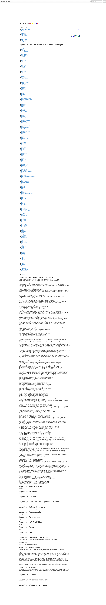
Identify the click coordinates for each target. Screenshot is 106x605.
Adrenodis (23, 67)
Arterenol (23, 79)
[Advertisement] (53, 12)
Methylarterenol (24, 194)
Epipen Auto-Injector (25, 127)
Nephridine (23, 201)
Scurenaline (23, 227)
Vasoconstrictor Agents (25, 29)
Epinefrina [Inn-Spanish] (26, 120)
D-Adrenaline (23, 104)
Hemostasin (23, 150)
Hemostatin (23, 152)
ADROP (22, 46)
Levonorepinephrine (25, 182)
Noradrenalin (23, 205)
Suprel (22, 247)
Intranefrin (23, 157)
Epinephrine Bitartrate (25, 122)
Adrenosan (23, 71)
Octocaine (23, 213)
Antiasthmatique (24, 78)
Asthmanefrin (24, 86)
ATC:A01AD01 (24, 34)
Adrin (22, 73)
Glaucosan (23, 142)
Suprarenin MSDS (22, 504)
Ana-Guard (23, 77)
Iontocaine (23, 158)
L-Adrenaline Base (24, 164)
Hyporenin (23, 154)
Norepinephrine (24, 209)
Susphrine (23, 252)
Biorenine (23, 92)
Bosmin (22, 93)
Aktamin (23, 76)
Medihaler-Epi (24, 191)
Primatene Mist (24, 215)
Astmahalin (23, 87)
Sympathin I (23, 254)
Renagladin (23, 216)
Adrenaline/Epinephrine (25, 57)
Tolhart (22, 263)
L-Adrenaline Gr (24, 165)
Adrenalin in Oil (24, 53)
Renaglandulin (24, 219)
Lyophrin (23, 190)
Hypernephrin (24, 153)
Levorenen (23, 185)
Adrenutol (23, 72)
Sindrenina (23, 231)
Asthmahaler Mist (24, 84)
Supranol (23, 243)
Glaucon (23, 141)
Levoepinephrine (24, 179)
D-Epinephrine (24, 106)
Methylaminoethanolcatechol (27, 193)
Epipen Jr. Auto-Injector (25, 131)
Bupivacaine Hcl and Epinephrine (27, 99)
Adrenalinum (23, 59)
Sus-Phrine (23, 251)
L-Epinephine (23, 168)
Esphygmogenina (24, 138)
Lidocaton (23, 188)
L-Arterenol (23, 166)
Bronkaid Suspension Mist (26, 98)
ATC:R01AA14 (24, 39)
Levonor (23, 180)
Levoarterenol (24, 177)
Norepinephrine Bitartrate (26, 210)
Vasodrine (23, 271)
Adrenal (22, 49)
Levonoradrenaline (25, 181)
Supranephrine (24, 242)
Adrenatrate (23, 65)
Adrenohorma (24, 68)
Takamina (23, 256)
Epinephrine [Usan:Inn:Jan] (26, 123)
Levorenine (23, 187)
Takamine (23, 257)
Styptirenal (23, 236)
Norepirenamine (24, 212)
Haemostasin (23, 146)
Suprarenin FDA (22, 498)
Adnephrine (23, 48)
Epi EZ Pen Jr (24, 112)
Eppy (22, 137)
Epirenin (23, 135)
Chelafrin (23, 100)
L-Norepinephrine (24, 174)
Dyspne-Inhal (24, 111)
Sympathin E (23, 253)
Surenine (23, 248)
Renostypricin (24, 224)
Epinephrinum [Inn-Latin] (26, 125)
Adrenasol (23, 64)
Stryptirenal (23, 235)
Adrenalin (23, 50)
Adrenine (23, 66)
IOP (22, 155)
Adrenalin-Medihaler (25, 54)
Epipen (22, 126)
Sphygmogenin (24, 234)
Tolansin (23, 259)
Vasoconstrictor (24, 270)
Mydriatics (23, 30)
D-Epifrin (23, 105)
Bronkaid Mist (24, 97)
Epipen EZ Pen (24, 128)
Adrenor (23, 70)
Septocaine (23, 229)
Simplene (23, 230)
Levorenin (23, 186)
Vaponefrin (23, 268)
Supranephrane (24, 241)
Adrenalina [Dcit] (24, 55)
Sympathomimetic (24, 33)
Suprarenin (23, 246)
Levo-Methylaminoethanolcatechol (28, 176)
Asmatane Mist (24, 81)
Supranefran (23, 240)
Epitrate (22, 136)
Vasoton (23, 273)
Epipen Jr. (23, 130)
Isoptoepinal (23, 159)
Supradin (23, 238)
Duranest (23, 109)
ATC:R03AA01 (24, 40)
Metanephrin (23, 192)
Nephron (23, 202)
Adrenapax (23, 62)
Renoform (23, 223)
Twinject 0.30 (23, 267)
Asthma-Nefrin (24, 83)
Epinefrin (23, 116)
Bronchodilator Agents (25, 32)
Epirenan (23, 133)
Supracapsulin (24, 237)
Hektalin (23, 148)
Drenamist (23, 108)
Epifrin (22, 114)
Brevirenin (23, 94)
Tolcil (22, 262)
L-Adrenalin (23, 161)
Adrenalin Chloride (25, 51)
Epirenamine (23, 132)
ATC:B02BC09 (24, 35)
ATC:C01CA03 (24, 36)
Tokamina (23, 258)
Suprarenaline (24, 245)
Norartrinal (23, 208)
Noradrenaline (24, 207)
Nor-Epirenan (24, 204)
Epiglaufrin (23, 115)
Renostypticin (24, 225)
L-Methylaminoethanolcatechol (27, 171)
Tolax (22, 260)
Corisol (22, 103)
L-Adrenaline (23, 163)
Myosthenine (23, 198)
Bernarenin (23, 90)
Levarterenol (23, 175)
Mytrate (22, 199)
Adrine (22, 75)
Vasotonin (23, 274)
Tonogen (23, 264)
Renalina (23, 221)
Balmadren (23, 89)
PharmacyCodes (6, 1)
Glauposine (23, 143)
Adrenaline (23, 56)
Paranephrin (23, 214)
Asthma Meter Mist (25, 82)
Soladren (23, 232)
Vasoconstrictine (24, 269)
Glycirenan (23, 144)
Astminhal (23, 88)
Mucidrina (23, 197)
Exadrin (22, 139)
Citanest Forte (24, 101)
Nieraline (23, 203)
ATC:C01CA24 (24, 38)
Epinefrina (23, 119)
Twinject (23, 265)
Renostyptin (23, 226)
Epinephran (23, 121)
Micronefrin (23, 196)
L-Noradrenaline (24, 172)
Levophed (23, 183)
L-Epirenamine (24, 170)
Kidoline (22, 160)
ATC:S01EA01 (24, 41)
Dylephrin (23, 110)
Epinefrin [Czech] (24, 117)
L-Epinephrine (24, 169)
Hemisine (23, 149)
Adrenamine (23, 60)
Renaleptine (23, 220)
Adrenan (23, 61)
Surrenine (23, 249)
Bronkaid (23, 95)
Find (104, 1)
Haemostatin (23, 147)
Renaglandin (23, 218)
